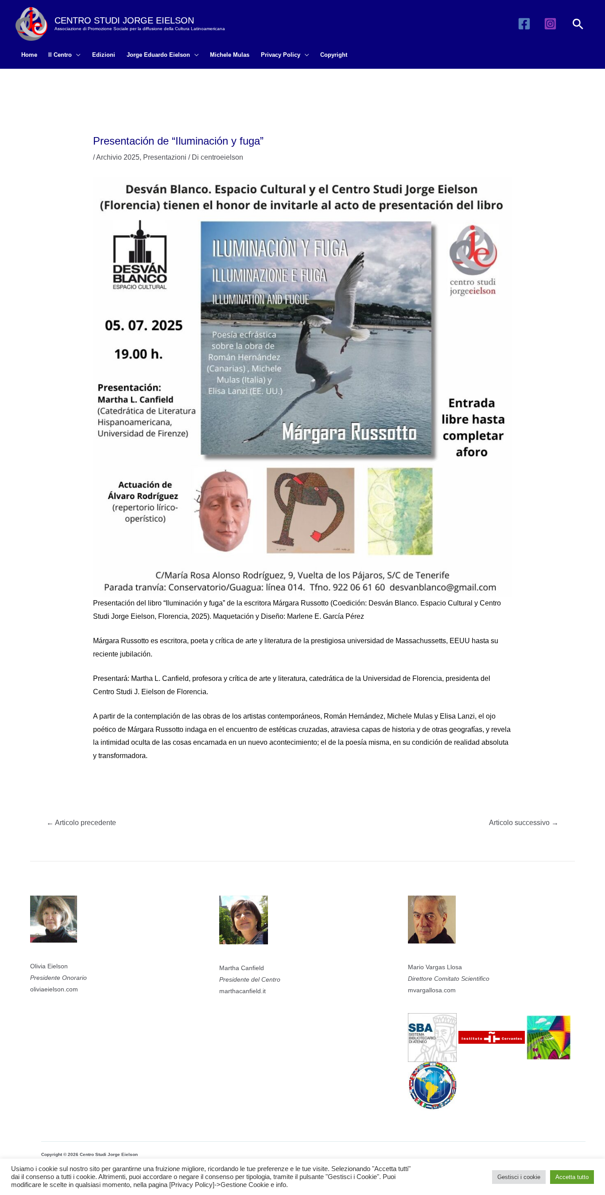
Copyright (333, 54)
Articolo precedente (81, 822)
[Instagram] (550, 23)
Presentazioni (164, 157)
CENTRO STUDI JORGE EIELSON (124, 20)
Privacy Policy (280, 54)
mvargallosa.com (432, 990)
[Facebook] (524, 23)
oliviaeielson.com (54, 989)
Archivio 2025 (118, 157)
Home (29, 54)
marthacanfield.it (242, 991)
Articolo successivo (523, 822)
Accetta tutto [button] (572, 1177)
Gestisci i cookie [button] (518, 1177)
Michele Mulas (229, 54)
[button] (578, 24)
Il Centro (60, 54)
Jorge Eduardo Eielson (158, 54)
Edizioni (103, 54)
